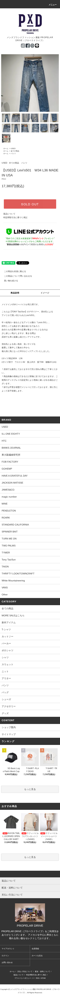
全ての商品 (15, 151)
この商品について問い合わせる (18, 276)
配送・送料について (42, 971)
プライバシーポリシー (22, 978)
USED (13, 148)
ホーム (5, 148)
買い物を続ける (11, 281)
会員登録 (35, 949)
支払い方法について (24, 971)
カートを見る (37, 956)
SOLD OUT (30, 204)
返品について (9, 214)
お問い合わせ (7, 962)
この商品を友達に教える (15, 271)
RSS (37, 978)
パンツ (13, 153)
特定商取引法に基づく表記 (15, 217)
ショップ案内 (9, 727)
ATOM (43, 978)
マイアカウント (8, 949)
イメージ (45, 293)
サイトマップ (9, 734)
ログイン (5, 956)
